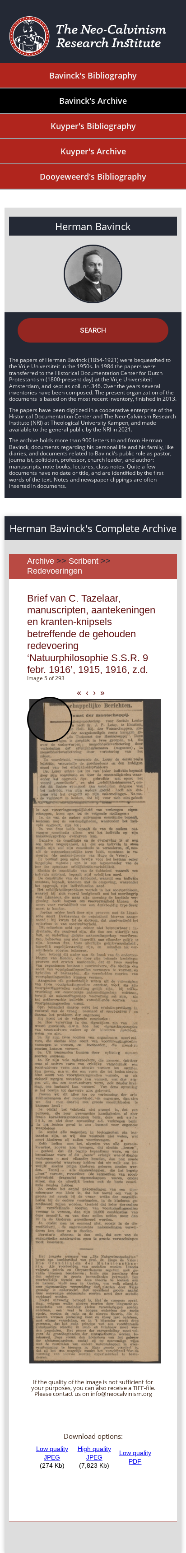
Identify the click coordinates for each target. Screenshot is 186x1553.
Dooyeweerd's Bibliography (93, 176)
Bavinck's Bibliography (93, 75)
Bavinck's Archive (93, 100)
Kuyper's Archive (93, 151)
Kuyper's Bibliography (93, 126)
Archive (40, 561)
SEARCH (93, 330)
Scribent (83, 561)
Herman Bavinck (93, 226)
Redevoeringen (54, 570)
